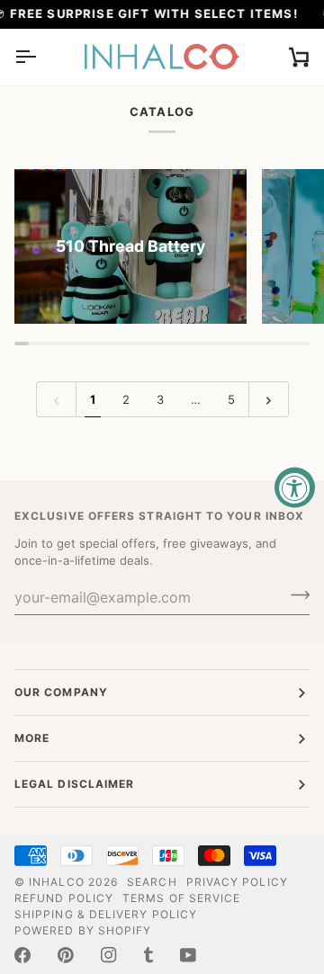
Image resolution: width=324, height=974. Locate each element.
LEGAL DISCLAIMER (74, 784)
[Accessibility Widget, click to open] (294, 487)
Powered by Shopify (82, 930)
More (32, 738)
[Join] (295, 595)
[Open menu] (41, 57)
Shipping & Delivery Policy (105, 914)
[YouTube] (188, 955)
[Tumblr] (148, 955)
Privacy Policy (237, 882)
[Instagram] (109, 955)
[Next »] (268, 399)
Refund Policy (63, 898)
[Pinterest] (66, 955)
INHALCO (57, 882)
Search (151, 882)
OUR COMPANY (61, 692)
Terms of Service (181, 898)
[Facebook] (22, 955)
